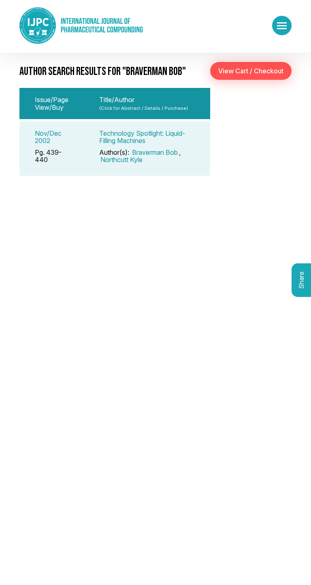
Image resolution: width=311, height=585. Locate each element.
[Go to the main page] (81, 25)
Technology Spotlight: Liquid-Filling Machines (142, 137)
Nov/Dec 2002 (48, 137)
